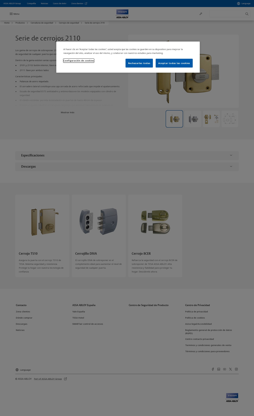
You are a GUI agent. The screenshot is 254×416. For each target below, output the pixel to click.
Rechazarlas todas (139, 63)
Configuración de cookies (78, 60)
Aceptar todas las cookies (174, 63)
